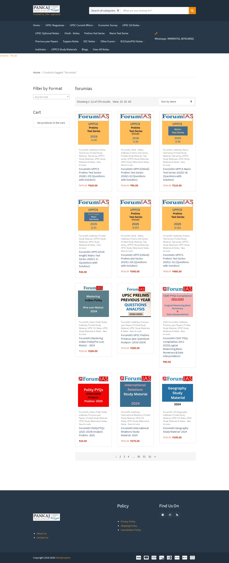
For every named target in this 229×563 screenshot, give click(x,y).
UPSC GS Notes (130, 25)
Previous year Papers (46, 41)
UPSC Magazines (54, 25)
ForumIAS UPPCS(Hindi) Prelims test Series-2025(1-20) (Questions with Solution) (135, 260)
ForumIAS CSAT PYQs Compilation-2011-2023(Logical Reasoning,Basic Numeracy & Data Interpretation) (175, 347)
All (129, 101)
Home (36, 25)
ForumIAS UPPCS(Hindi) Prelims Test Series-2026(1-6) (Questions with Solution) (135, 174)
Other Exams (108, 41)
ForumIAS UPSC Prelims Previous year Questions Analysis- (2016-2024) (135, 338)
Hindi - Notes (137, 149)
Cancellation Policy (131, 529)
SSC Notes (89, 41)
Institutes (40, 49)
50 (125, 101)
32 (149, 456)
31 (144, 456)
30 (138, 456)
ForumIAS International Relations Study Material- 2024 (134, 431)
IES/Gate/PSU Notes (131, 41)
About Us (42, 533)
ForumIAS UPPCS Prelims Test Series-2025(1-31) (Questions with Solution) (176, 260)
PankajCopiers (62, 557)
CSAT (165, 322)
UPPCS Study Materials (64, 49)
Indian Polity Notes (98, 322)
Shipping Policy (129, 525)
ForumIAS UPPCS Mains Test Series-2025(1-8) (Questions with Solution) (177, 174)
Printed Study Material (131, 155)
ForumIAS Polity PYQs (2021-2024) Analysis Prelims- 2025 (91, 431)
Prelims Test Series (94, 33)
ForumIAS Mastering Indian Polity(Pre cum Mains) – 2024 (91, 341)
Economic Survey (108, 25)
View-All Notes (101, 49)
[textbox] (51, 96)
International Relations (131, 415)
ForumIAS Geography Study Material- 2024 (175, 429)
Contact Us (42, 537)
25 (121, 101)
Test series (92, 155)
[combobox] (51, 96)
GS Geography (180, 411)
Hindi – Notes (72, 33)
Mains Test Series (118, 33)
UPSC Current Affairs (81, 25)
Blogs (85, 49)
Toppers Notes (71, 41)
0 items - (8, 55)
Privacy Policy (128, 521)
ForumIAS (83, 149)
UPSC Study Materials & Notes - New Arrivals (92, 162)
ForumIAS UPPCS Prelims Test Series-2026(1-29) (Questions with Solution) (92, 174)
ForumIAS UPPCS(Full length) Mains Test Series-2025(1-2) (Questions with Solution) (91, 259)
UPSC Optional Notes (47, 33)
